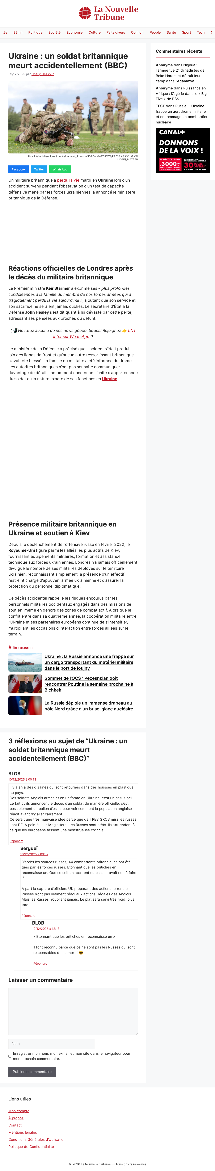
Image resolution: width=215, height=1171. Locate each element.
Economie (75, 32)
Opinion (137, 32)
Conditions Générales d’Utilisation (37, 1139)
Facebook (18, 169)
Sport (186, 32)
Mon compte (18, 1111)
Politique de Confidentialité (31, 1147)
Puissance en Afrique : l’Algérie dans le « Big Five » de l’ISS (181, 93)
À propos (16, 1118)
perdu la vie (68, 180)
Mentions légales (22, 1132)
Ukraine (109, 378)
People (155, 32)
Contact (15, 1125)
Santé (171, 32)
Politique (35, 32)
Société (54, 32)
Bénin (17, 32)
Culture (95, 32)
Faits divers (116, 32)
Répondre (16, 841)
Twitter (39, 169)
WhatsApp (60, 169)
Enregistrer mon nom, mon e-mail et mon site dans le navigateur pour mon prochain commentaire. (71, 1056)
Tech (201, 32)
